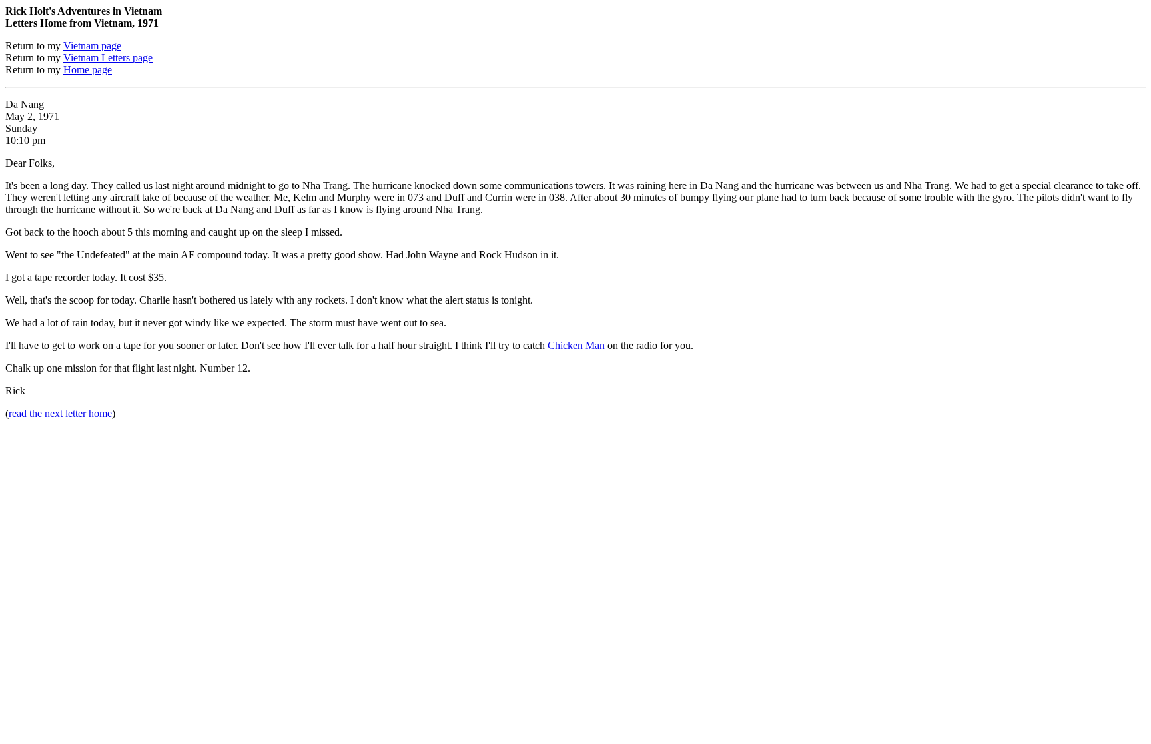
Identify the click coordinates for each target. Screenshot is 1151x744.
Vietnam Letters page (108, 57)
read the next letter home (60, 413)
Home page (87, 69)
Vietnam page (92, 45)
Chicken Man (576, 345)
